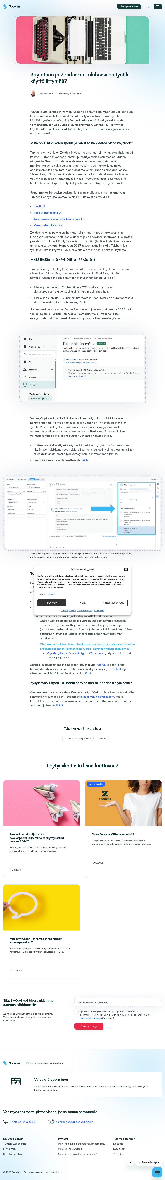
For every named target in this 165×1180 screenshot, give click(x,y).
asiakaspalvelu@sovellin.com (95, 696)
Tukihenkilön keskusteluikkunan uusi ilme (60, 219)
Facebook (119, 1148)
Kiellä (82, 602)
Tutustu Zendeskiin (14, 1143)
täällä (84, 460)
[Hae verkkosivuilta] (147, 6)
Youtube (118, 1153)
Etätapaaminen (129, 6)
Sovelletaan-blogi (13, 1153)
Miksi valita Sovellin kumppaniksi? (77, 1153)
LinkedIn (118, 1143)
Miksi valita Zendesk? (70, 1148)
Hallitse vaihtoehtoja (113, 602)
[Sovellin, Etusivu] (11, 6)
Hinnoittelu (9, 1148)
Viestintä (39, 206)
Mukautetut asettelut (47, 212)
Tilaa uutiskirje (88, 1026)
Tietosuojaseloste (68, 610)
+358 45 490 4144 (22, 1122)
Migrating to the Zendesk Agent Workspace (75, 653)
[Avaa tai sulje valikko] (158, 6)
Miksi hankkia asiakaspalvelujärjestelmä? (81, 1143)
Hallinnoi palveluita (47, 594)
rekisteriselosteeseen (91, 1018)
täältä (101, 664)
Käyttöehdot (99, 610)
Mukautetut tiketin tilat (48, 225)
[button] (126, 569)
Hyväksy (52, 602)
